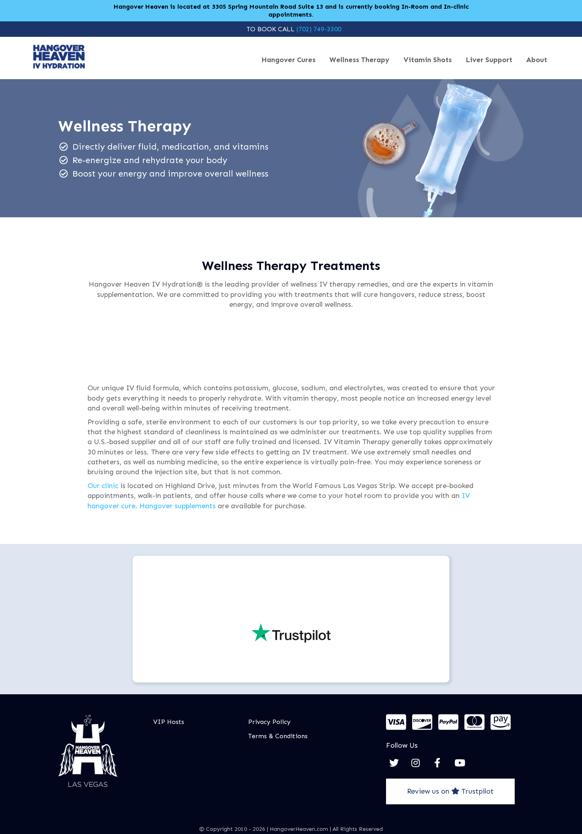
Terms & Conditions (278, 736)
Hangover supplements (177, 506)
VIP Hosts (168, 722)
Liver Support (489, 59)
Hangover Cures (288, 59)
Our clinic (102, 485)
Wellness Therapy (359, 59)
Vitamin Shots (427, 59)
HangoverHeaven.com (299, 829)
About (536, 59)
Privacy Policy (269, 722)
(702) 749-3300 (319, 29)
